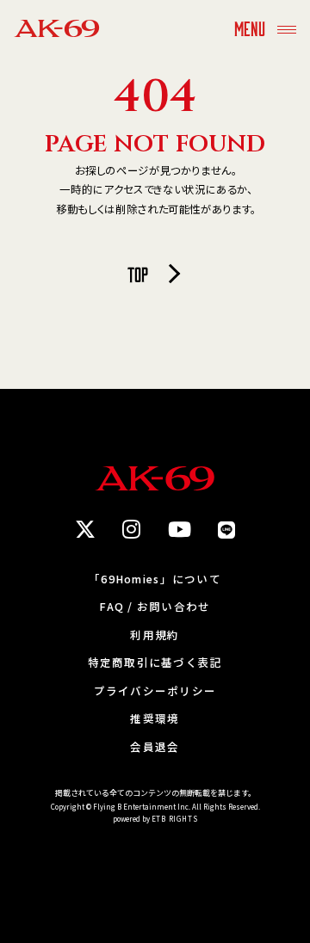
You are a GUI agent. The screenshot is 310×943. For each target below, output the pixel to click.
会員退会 (154, 747)
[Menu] (286, 28)
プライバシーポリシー (155, 691)
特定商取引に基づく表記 (155, 663)
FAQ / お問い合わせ (154, 607)
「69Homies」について (155, 579)
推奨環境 (154, 718)
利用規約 (154, 635)
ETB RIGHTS (175, 818)
